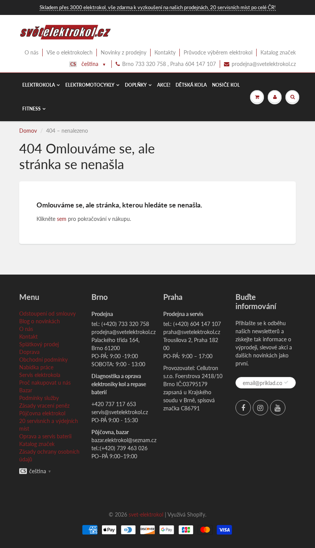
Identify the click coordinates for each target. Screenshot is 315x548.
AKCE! (163, 85)
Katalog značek (278, 52)
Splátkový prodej (39, 344)
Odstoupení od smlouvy (47, 313)
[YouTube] (277, 407)
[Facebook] (243, 407)
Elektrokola (38, 85)
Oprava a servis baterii (45, 436)
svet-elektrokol (146, 514)
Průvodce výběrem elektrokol (218, 52)
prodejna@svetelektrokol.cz (264, 64)
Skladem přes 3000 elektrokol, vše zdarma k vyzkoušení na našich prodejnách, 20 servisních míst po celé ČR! (158, 7)
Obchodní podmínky (43, 359)
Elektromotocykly (89, 85)
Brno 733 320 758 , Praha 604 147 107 (169, 64)
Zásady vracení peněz (44, 405)
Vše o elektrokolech (69, 52)
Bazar (25, 390)
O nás (31, 52)
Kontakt (28, 336)
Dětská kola (191, 85)
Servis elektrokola (39, 375)
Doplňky (136, 85)
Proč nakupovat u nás (45, 382)
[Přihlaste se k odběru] (286, 382)
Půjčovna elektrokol (42, 413)
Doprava (29, 352)
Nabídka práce (36, 367)
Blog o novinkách (39, 321)
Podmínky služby (39, 398)
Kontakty (165, 52)
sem (61, 219)
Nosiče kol (226, 85)
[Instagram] (260, 407)
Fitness (31, 109)
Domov (28, 130)
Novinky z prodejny (123, 52)
